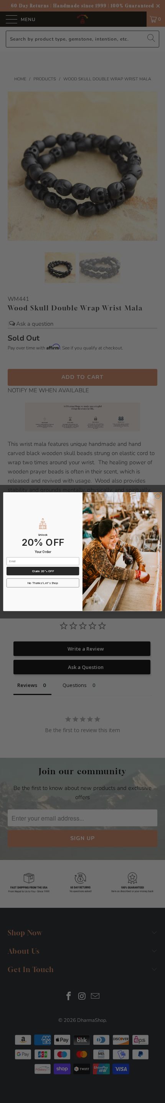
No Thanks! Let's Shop (43, 582)
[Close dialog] (157, 496)
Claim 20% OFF (43, 571)
